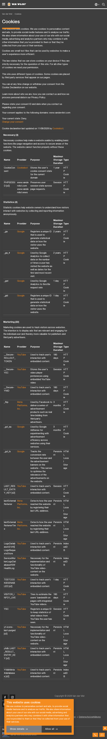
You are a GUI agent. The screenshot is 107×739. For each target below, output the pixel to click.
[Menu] (3, 4)
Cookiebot (58, 129)
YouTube (21, 355)
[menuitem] (16, 14)
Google (21, 232)
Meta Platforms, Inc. (22, 405)
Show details (17, 729)
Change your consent (12, 122)
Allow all (49, 729)
